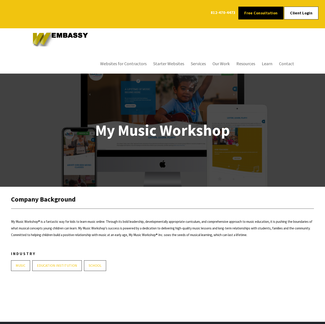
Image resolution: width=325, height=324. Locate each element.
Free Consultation (260, 12)
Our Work (221, 63)
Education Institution (57, 265)
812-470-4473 (223, 12)
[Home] (63, 38)
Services (198, 63)
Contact (286, 63)
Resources (245, 63)
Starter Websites (168, 63)
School (95, 265)
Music (20, 265)
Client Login (301, 12)
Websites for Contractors (123, 63)
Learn (267, 63)
